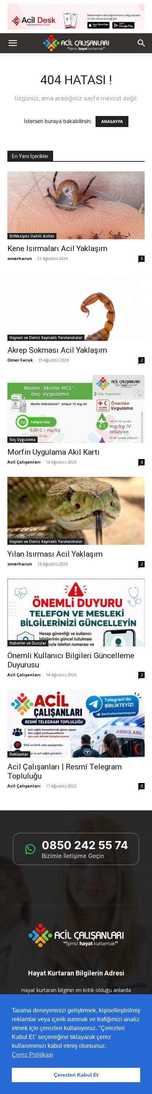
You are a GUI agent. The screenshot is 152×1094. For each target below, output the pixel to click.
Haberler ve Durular (28, 643)
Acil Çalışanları (24, 462)
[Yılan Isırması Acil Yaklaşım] (76, 511)
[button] (12, 43)
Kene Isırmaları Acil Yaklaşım (57, 248)
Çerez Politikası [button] (32, 1055)
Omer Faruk (20, 360)
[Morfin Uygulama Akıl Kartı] (76, 409)
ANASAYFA (112, 121)
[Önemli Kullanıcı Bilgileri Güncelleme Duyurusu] (76, 613)
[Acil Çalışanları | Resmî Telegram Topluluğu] (76, 724)
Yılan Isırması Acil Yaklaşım (55, 554)
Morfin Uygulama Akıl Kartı (53, 452)
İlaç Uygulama (22, 439)
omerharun (19, 258)
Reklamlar (19, 754)
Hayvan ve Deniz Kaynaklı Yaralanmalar (46, 337)
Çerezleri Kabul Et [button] (76, 1075)
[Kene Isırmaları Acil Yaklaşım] (76, 205)
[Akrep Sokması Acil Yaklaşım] (76, 307)
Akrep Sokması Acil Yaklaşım (57, 350)
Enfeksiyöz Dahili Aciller (32, 236)
